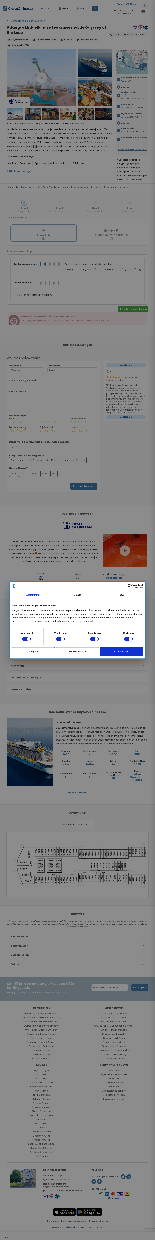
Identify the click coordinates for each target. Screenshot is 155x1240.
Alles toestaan (121, 651)
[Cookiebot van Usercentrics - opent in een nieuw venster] (130, 586)
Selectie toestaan (78, 651)
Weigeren (33, 651)
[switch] (60, 639)
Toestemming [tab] (32, 595)
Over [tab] (122, 595)
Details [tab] (77, 595)
